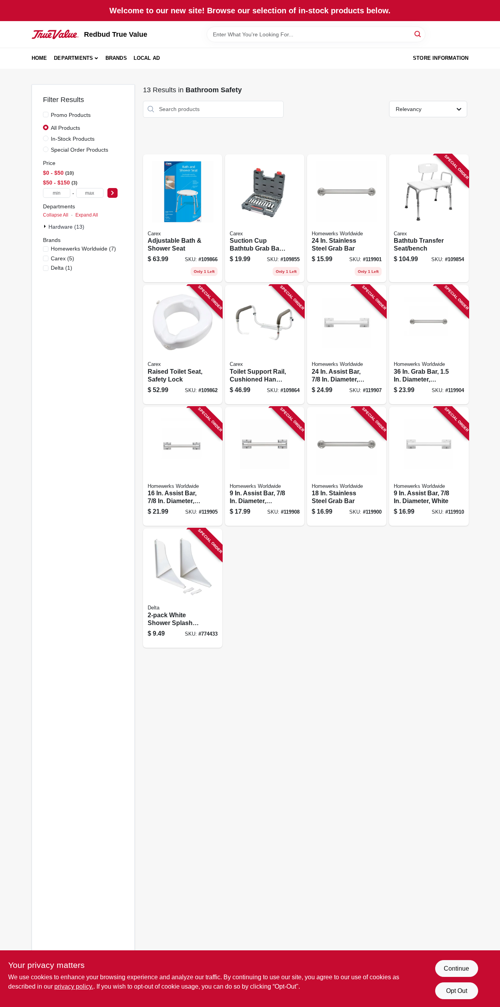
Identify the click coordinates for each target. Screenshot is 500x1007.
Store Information (440, 58)
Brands (116, 58)
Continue (456, 968)
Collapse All (55, 215)
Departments (73, 58)
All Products (65, 128)
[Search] (418, 33)
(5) (62, 258)
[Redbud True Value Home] (55, 34)
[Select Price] (112, 193)
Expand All (86, 215)
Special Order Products (79, 150)
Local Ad (147, 58)
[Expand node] (45, 226)
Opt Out (456, 990)
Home (39, 58)
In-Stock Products (73, 139)
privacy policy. (73, 986)
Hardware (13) (66, 227)
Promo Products (71, 115)
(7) (83, 248)
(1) (61, 268)
